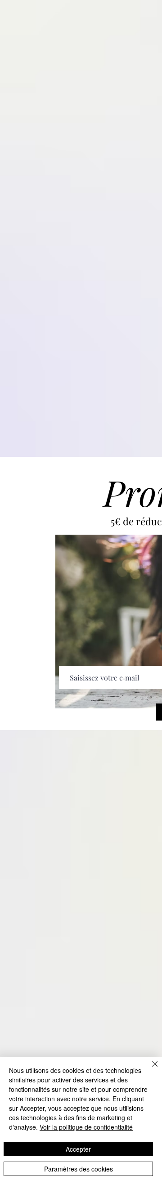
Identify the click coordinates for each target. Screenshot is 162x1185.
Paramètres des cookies (78, 1168)
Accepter (78, 1148)
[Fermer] (149, 1069)
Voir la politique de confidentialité (86, 1126)
